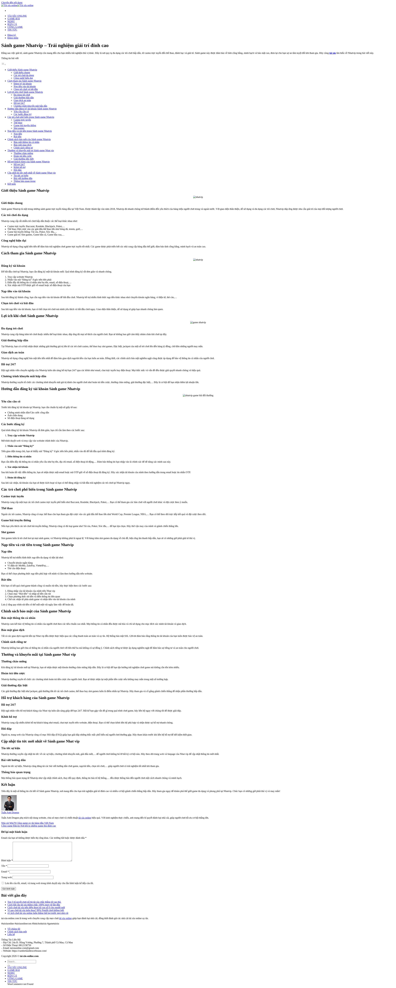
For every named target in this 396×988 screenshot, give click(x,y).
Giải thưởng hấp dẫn (24, 97)
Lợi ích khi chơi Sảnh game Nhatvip (25, 92)
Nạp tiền (18, 133)
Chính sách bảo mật (17, 931)
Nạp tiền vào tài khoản (25, 86)
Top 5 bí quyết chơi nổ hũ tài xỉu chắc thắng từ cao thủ (34, 902)
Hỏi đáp (18, 170)
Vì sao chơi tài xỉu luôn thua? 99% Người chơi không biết (35, 910)
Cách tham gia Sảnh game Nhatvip (24, 81)
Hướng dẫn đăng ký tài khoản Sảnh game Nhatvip (32, 108)
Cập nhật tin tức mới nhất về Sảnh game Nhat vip (31, 172)
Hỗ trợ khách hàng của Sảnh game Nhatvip (28, 161)
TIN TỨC (12, 29)
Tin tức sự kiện (21, 175)
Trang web (6, 877)
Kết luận (11, 184)
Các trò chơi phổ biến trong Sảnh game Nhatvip (30, 117)
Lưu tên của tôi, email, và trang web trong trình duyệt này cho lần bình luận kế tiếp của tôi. (49, 883)
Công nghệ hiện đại (23, 78)
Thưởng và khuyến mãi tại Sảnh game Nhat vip (30, 150)
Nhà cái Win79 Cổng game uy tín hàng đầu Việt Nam (27, 823)
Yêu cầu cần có (21, 111)
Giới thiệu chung (22, 72)
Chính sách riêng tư (23, 147)
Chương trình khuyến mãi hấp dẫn (30, 106)
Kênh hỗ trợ (19, 167)
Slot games (19, 128)
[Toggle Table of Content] (3, 64)
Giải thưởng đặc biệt (24, 158)
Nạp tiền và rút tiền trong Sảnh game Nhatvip (29, 131)
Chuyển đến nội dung (11, 2)
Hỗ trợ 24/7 (19, 103)
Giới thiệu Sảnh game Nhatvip (22, 69)
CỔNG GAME (15, 27)
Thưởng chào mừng (23, 153)
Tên (4, 866)
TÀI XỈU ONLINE (17, 16)
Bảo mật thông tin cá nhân (26, 142)
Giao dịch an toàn (22, 100)
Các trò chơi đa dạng (24, 75)
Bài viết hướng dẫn (23, 178)
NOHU (11, 21)
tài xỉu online (84, 817)
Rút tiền (17, 136)
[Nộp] (8, 965)
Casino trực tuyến (22, 120)
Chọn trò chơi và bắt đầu (26, 89)
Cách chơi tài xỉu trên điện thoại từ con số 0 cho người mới (36, 907)
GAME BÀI (13, 18)
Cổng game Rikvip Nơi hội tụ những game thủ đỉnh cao (28, 825)
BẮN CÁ (12, 24)
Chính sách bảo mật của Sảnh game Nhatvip (29, 139)
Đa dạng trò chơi (22, 94)
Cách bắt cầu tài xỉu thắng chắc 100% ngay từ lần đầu (33, 904)
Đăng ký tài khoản (23, 83)
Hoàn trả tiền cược (23, 156)
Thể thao (18, 122)
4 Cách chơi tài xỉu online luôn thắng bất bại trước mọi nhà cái (37, 913)
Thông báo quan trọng (24, 181)
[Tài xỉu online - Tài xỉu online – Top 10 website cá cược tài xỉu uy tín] (17, 5)
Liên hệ (11, 934)
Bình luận (7, 860)
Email (5, 871)
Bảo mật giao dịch (22, 145)
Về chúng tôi (13, 929)
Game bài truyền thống (25, 125)
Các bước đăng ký (23, 114)
